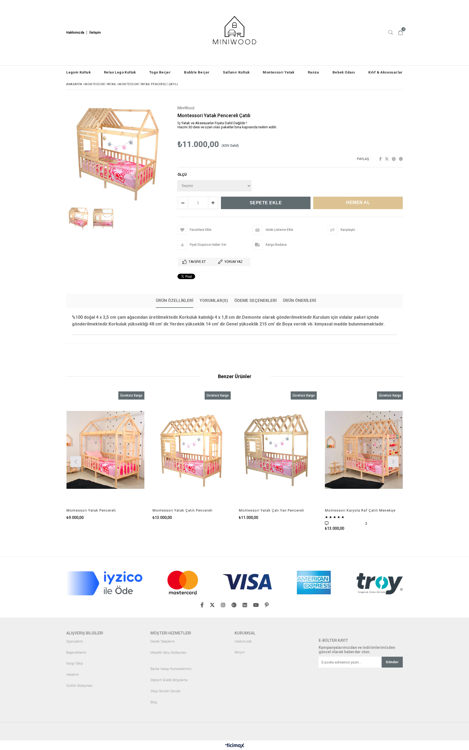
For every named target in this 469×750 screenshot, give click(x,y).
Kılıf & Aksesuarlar (385, 72)
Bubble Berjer (197, 72)
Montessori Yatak (278, 72)
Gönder (392, 662)
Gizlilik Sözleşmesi (79, 686)
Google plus (401, 159)
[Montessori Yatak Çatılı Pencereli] (192, 449)
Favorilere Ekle (105, 455)
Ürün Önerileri (299, 300)
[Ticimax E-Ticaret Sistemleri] (234, 746)
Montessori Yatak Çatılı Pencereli (183, 510)
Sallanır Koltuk (236, 72)
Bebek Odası (343, 72)
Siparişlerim (74, 641)
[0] (400, 32)
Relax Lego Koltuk (120, 72)
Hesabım (72, 674)
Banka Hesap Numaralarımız (170, 669)
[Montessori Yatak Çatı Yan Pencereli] (278, 449)
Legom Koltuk (78, 72)
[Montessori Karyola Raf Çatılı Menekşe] (364, 449)
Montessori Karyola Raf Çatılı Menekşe (360, 510)
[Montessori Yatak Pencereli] (105, 449)
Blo (152, 702)
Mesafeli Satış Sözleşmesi (168, 653)
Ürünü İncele (124, 455)
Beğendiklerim (76, 653)
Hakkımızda (243, 641)
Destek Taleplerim (162, 641)
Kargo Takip (74, 663)
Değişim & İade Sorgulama (169, 680)
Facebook (380, 159)
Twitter (387, 159)
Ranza (313, 72)
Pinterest (394, 159)
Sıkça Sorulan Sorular (165, 691)
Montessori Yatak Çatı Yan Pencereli (271, 510)
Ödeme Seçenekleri (255, 300)
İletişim (239, 652)
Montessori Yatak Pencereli (91, 510)
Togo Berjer (160, 72)
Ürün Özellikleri (174, 300)
